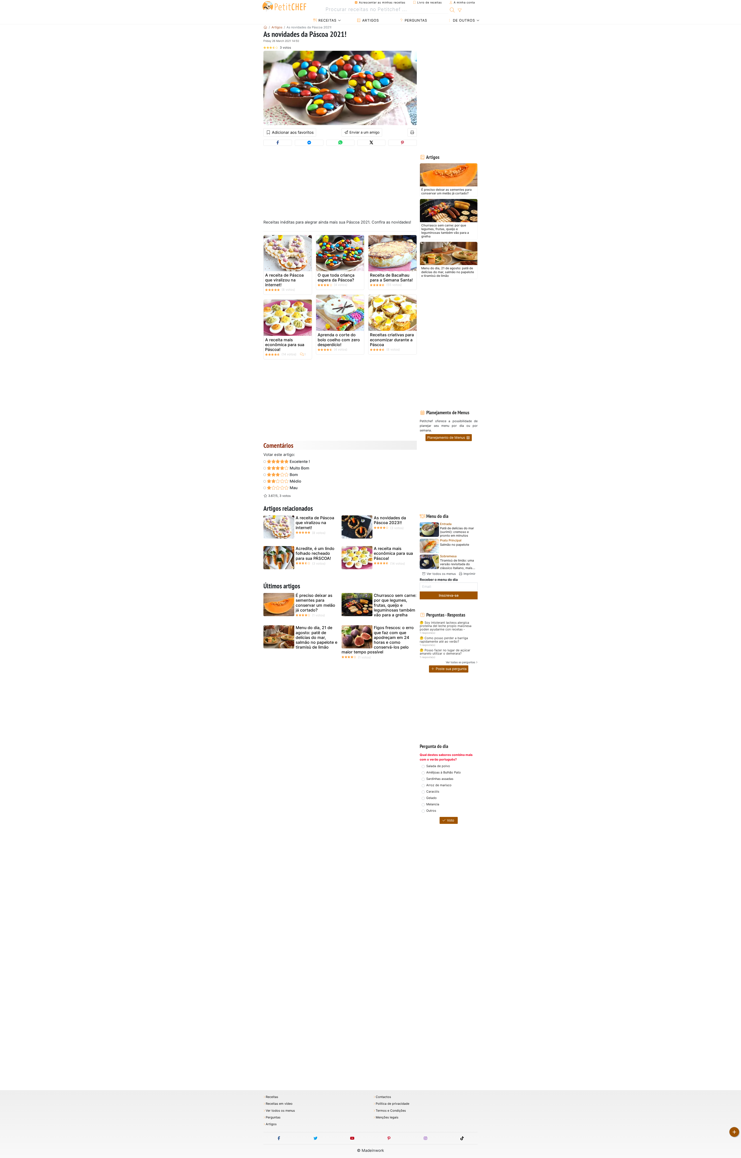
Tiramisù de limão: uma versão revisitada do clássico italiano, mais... (457, 564)
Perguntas (415, 20)
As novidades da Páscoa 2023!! (390, 520)
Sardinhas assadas (439, 779)
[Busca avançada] (459, 10)
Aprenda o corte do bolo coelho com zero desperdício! (339, 339)
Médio (295, 481)
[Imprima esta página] (412, 132)
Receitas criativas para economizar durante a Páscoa (392, 339)
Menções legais (387, 1117)
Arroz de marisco (439, 785)
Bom (293, 474)
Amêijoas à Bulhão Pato (443, 772)
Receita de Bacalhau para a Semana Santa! (391, 277)
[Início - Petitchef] (265, 27)
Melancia (432, 804)
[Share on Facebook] (277, 143)
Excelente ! (299, 461)
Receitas (326, 20)
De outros (463, 20)
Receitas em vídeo (279, 1103)
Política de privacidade (392, 1103)
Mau (293, 487)
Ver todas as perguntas (460, 662)
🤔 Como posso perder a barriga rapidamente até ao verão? (444, 639)
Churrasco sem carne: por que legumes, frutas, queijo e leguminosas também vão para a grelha (395, 605)
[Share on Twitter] (371, 143)
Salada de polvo (438, 766)
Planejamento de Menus (446, 437)
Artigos (370, 20)
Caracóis (432, 791)
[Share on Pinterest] (402, 143)
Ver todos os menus (441, 574)
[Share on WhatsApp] (340, 143)
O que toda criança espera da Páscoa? (336, 277)
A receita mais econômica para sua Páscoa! (284, 344)
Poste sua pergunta (451, 669)
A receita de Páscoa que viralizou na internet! (284, 280)
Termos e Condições (391, 1110)
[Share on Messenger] (309, 143)
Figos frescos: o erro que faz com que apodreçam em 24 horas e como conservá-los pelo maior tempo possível (378, 639)
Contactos (383, 1097)
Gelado (431, 798)
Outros (431, 810)
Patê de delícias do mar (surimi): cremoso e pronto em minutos (457, 531)
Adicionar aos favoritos (292, 132)
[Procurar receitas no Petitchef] (452, 9)
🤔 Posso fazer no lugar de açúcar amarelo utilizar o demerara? (445, 652)
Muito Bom (299, 468)
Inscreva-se (449, 595)
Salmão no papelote (454, 544)
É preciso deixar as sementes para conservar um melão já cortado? (315, 602)
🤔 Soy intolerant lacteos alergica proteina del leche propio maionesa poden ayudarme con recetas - (445, 626)
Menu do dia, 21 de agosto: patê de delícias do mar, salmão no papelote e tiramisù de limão (316, 637)
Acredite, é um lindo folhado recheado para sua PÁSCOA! (315, 553)
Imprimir (469, 574)
